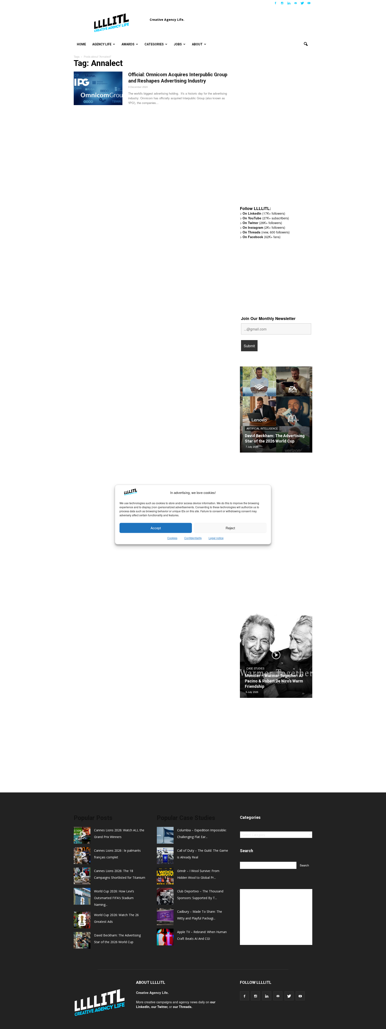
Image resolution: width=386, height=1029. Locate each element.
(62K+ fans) (262, 237)
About (197, 44)
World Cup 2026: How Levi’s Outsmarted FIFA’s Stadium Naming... (114, 898)
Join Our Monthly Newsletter (268, 318)
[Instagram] (282, 3)
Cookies (172, 538)
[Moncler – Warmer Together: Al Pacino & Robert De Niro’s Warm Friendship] (276, 656)
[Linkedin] (288, 3)
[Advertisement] (273, 133)
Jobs (178, 44)
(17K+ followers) (264, 213)
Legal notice (216, 538)
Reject (230, 527)
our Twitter (159, 1006)
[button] (305, 44)
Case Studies (255, 668)
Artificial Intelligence (262, 428)
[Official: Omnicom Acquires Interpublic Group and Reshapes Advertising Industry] (98, 88)
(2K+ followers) (264, 227)
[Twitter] (302, 3)
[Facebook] (275, 3)
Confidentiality (193, 538)
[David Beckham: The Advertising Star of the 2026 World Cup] (276, 411)
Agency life (101, 44)
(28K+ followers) (262, 222)
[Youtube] (309, 3)
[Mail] (295, 3)
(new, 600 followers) (266, 232)
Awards (128, 44)
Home (81, 44)
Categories (154, 44)
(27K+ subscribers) (266, 218)
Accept (156, 527)
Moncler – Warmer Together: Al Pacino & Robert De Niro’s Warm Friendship (274, 681)
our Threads (182, 1006)
